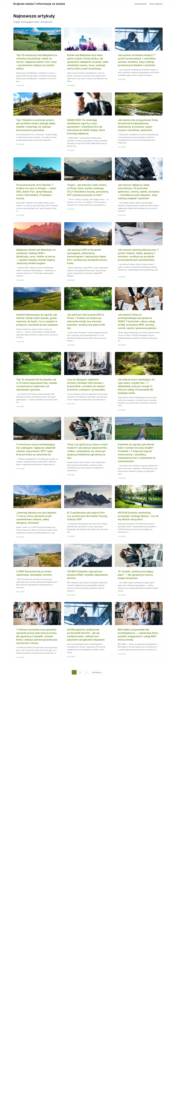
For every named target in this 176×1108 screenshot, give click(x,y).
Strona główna (156, 4)
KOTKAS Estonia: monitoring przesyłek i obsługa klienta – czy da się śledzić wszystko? (138, 516)
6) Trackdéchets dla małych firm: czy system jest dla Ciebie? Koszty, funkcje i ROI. (87, 516)
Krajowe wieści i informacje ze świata (39, 4)
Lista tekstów (140, 4)
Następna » (97, 672)
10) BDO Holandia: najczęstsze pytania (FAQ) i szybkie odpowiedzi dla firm (87, 575)
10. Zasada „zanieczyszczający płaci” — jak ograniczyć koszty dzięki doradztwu (135, 575)
